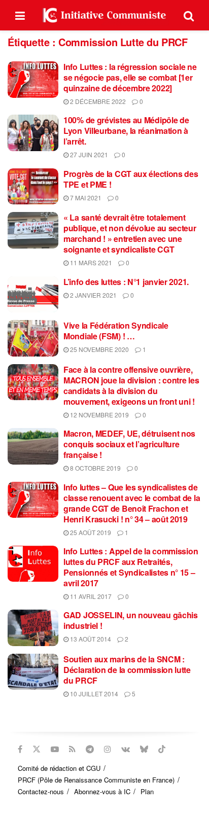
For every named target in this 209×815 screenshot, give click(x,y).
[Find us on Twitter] (36, 749)
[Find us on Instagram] (107, 749)
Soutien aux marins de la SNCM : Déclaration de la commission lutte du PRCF (127, 669)
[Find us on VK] (125, 749)
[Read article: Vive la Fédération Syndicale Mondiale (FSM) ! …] (33, 338)
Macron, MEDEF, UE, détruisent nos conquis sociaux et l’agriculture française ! (129, 444)
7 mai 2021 (84, 197)
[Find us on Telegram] (90, 749)
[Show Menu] (20, 15)
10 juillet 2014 (93, 693)
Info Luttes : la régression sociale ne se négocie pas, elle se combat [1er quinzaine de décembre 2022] (130, 77)
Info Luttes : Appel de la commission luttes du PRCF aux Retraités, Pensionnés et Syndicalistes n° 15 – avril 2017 (130, 567)
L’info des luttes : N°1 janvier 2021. (126, 282)
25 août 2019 (89, 532)
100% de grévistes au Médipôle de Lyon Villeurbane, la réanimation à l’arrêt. (126, 130)
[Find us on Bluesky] (144, 749)
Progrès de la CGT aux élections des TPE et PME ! (130, 179)
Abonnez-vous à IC (102, 791)
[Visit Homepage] (104, 15)
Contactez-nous (41, 791)
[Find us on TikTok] (161, 749)
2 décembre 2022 (97, 101)
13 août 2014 (89, 638)
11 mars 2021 (90, 262)
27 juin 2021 (88, 154)
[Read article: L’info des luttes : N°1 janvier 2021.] (33, 294)
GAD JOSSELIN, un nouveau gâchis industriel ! (130, 620)
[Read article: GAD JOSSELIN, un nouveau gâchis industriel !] (33, 628)
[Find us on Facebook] (20, 749)
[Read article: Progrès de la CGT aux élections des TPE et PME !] (33, 186)
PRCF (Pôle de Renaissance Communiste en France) (96, 780)
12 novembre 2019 (98, 414)
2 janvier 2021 (92, 295)
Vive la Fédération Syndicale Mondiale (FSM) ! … (115, 331)
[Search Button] (189, 15)
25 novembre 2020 (98, 349)
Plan (147, 791)
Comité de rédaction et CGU (59, 768)
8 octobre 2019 (94, 468)
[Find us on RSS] (72, 749)
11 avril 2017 (90, 596)
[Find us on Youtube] (55, 749)
